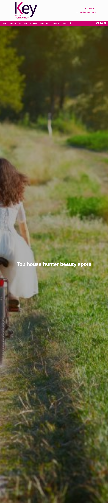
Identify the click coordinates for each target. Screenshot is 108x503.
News (64, 23)
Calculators (33, 23)
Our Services (23, 23)
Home (5, 23)
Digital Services (44, 23)
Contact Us (56, 23)
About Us (13, 23)
